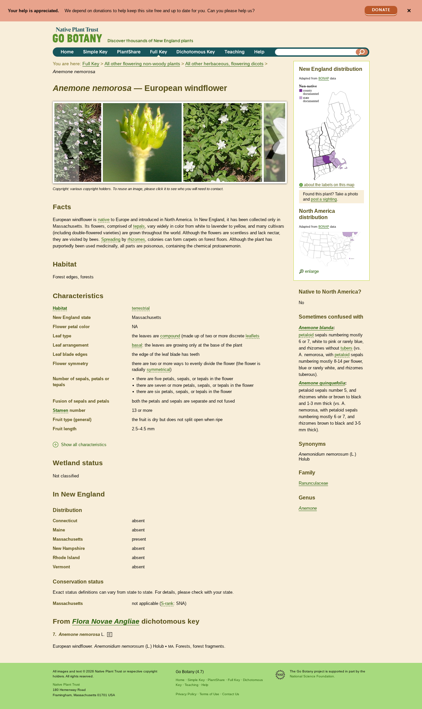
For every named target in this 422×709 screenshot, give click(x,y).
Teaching (235, 52)
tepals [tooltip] (139, 226)
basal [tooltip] (137, 345)
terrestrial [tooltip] (141, 308)
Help (259, 52)
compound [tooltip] (170, 335)
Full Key (158, 52)
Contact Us (230, 694)
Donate (381, 10)
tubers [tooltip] (346, 348)
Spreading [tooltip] (110, 239)
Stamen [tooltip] (60, 410)
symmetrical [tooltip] (158, 369)
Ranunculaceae (313, 483)
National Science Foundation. (312, 676)
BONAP (323, 78)
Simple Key (95, 52)
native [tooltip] (103, 219)
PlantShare (128, 52)
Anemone (308, 508)
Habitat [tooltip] (60, 308)
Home (67, 52)
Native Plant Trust (66, 684)
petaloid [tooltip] (306, 334)
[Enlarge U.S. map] (331, 245)
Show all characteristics (83, 444)
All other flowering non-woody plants (142, 63)
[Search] (362, 52)
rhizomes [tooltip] (136, 239)
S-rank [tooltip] (167, 603)
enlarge (311, 271)
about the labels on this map (329, 185)
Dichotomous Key (195, 52)
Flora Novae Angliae (105, 621)
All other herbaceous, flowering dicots (224, 63)
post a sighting (324, 199)
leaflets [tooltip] (252, 335)
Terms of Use (209, 694)
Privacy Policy (186, 694)
